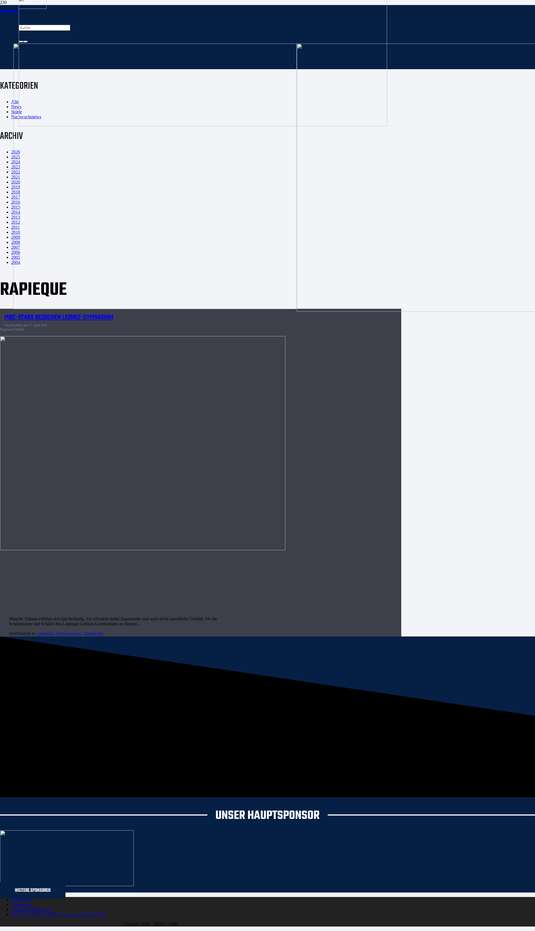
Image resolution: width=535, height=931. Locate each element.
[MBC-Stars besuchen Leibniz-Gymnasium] (142, 548)
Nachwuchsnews (68, 633)
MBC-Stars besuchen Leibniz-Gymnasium (58, 317)
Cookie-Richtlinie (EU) (31, 909)
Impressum (20, 899)
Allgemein (45, 633)
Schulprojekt (93, 633)
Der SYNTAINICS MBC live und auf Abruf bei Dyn (58, 914)
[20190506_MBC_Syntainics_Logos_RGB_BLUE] (155, 307)
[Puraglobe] (67, 884)
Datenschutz (22, 904)
